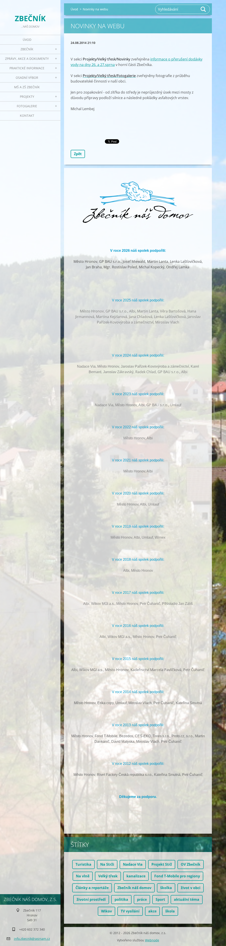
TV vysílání (130, 911)
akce (152, 911)
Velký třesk (108, 876)
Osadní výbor (27, 77)
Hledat (203, 9)
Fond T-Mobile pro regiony (177, 876)
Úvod (27, 40)
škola (170, 911)
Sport (160, 899)
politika (121, 899)
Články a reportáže (92, 887)
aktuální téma (186, 899)
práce (142, 899)
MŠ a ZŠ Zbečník (27, 87)
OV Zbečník (190, 864)
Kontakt (27, 115)
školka (166, 887)
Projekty (27, 96)
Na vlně (82, 876)
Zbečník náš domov (134, 887)
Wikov (106, 911)
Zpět (78, 153)
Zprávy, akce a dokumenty (27, 58)
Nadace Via (133, 864)
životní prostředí (91, 899)
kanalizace (135, 876)
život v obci (190, 887)
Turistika (83, 864)
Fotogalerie (27, 106)
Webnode (152, 940)
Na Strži (107, 864)
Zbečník (27, 49)
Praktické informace (26, 68)
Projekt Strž (161, 864)
